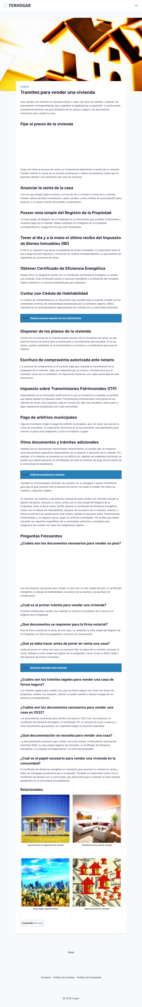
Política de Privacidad (89, 977)
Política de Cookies (64, 977)
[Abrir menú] (136, 5)
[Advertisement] (71, 148)
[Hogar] (17, 5)
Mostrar (38, 923)
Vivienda (24, 87)
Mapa (71, 952)
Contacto (46, 977)
